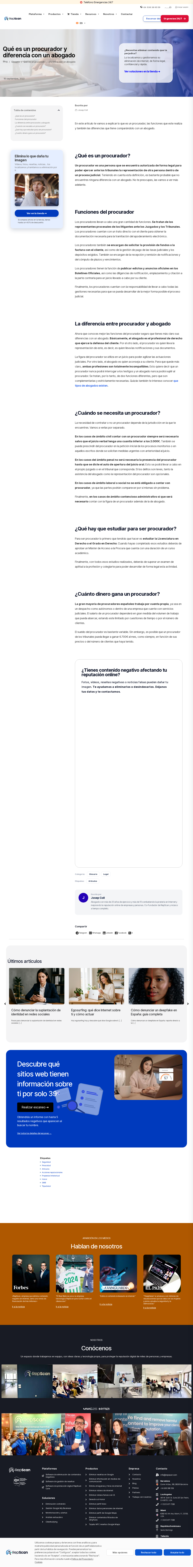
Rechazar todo (149, 1552)
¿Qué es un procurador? (25, 116)
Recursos (90, 14)
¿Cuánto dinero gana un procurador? (30, 133)
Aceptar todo (177, 1552)
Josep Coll (98, 897)
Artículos (93, 881)
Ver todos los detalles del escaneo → (34, 1133)
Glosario (15, 61)
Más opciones (120, 1552)
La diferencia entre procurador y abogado (32, 123)
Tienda (75, 14)
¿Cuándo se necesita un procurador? (30, 126)
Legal (105, 874)
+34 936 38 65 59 (151, 7)
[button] (59, 110)
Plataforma (35, 14)
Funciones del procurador (25, 119)
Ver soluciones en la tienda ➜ (142, 71)
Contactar (127, 14)
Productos (54, 14)
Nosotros (108, 14)
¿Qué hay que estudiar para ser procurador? (33, 130)
